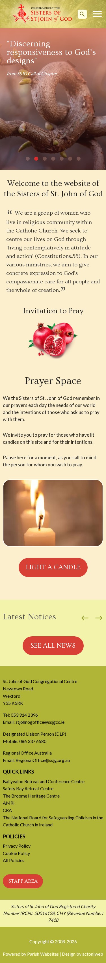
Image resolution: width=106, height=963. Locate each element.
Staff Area (23, 881)
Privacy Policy (17, 845)
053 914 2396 (24, 715)
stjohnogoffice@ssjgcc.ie (40, 722)
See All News (53, 645)
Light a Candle (53, 567)
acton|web (92, 953)
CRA (7, 810)
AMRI (9, 802)
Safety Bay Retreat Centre (28, 788)
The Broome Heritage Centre (31, 795)
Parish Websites (43, 953)
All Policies (13, 860)
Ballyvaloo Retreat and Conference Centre (44, 781)
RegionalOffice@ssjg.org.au (43, 760)
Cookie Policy (16, 853)
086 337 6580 (32, 741)
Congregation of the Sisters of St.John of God (42, 14)
